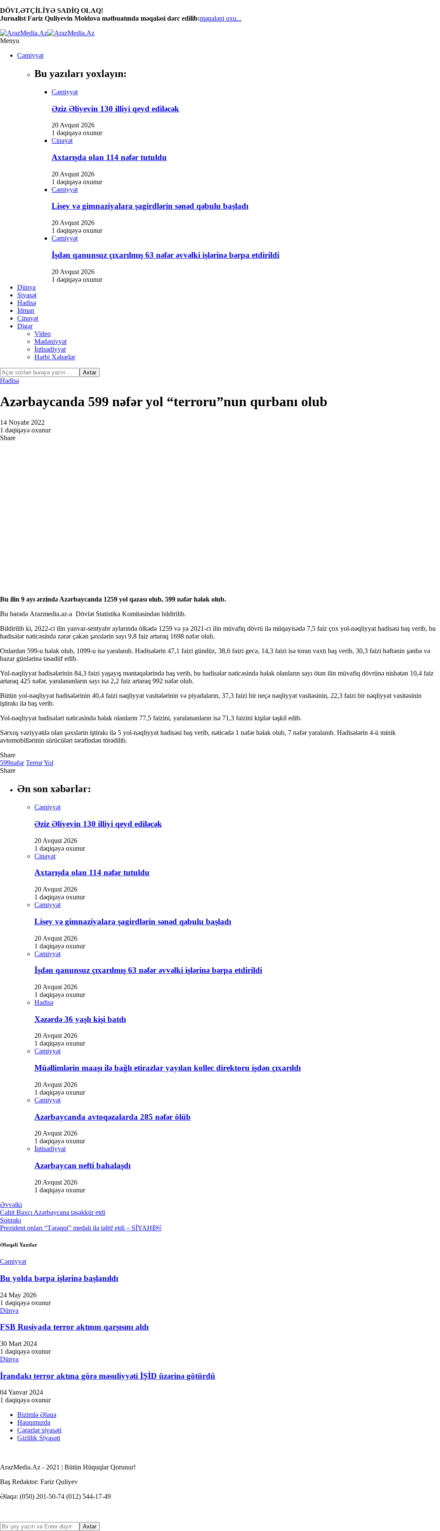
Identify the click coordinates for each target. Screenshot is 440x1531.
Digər (25, 326)
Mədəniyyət (50, 341)
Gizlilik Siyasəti (38, 1437)
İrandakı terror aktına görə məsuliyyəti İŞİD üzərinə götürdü (107, 1375)
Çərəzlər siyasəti (39, 1430)
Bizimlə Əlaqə (36, 1414)
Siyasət (27, 295)
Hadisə (26, 302)
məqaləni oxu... (220, 18)
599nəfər (12, 762)
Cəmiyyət (30, 55)
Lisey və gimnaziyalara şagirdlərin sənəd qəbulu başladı (150, 205)
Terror (34, 762)
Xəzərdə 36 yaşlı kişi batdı (80, 1019)
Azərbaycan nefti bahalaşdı (82, 1165)
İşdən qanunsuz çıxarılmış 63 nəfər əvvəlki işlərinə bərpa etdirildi (165, 254)
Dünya (26, 287)
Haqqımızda (33, 1422)
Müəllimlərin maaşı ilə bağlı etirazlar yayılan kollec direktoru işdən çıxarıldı (167, 1067)
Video (42, 333)
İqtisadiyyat (50, 349)
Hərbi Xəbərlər (54, 357)
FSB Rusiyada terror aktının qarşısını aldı (74, 1326)
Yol (48, 762)
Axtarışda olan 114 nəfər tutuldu (109, 157)
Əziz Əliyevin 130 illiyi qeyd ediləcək (115, 108)
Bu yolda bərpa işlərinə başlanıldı (59, 1278)
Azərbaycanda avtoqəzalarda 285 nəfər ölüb (112, 1116)
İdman (25, 310)
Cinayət (27, 318)
